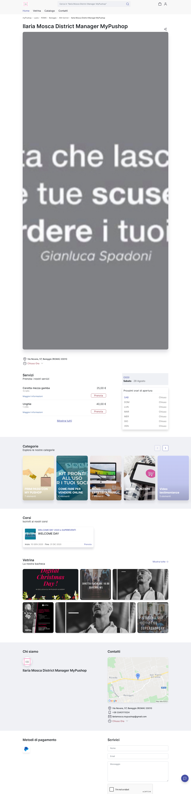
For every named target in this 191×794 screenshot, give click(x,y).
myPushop (27, 18)
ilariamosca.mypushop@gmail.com (129, 716)
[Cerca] (127, 4)
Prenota (98, 395)
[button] (165, 30)
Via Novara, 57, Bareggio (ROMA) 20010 (47, 359)
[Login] (165, 4)
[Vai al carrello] (160, 4)
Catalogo (49, 11)
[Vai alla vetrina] (50, 584)
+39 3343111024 (121, 712)
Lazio (36, 18)
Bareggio (53, 18)
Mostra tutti (64, 420)
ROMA (44, 18)
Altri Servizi (64, 18)
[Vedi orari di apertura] (42, 363)
